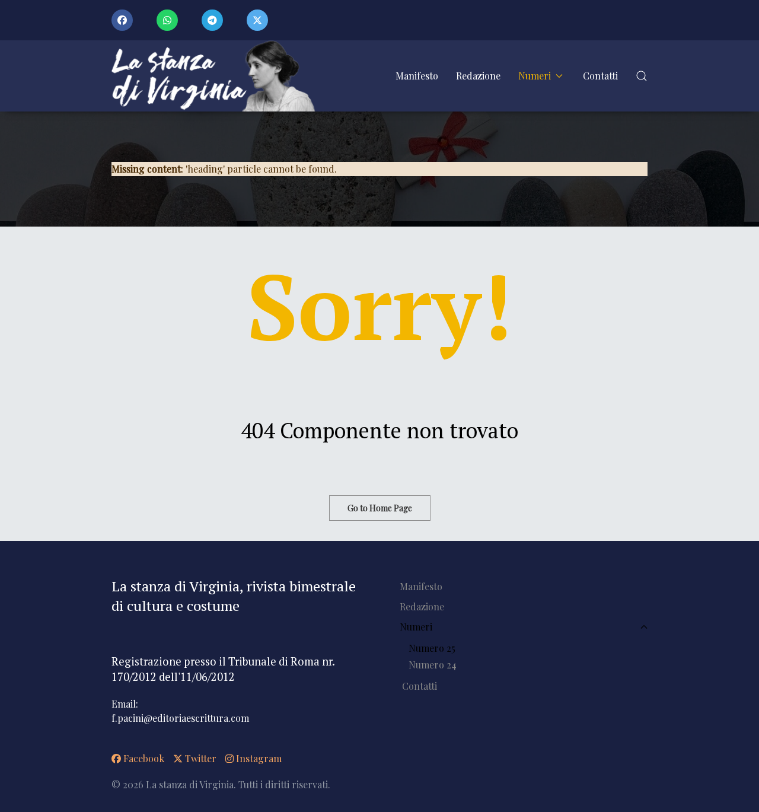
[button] (642, 76)
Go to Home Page (379, 508)
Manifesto (417, 75)
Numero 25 (432, 648)
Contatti (600, 75)
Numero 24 (433, 664)
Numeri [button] (534, 75)
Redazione (478, 75)
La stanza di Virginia (190, 784)
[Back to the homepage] (217, 76)
